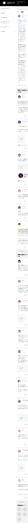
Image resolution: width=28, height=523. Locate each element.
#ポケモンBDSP (22, 25)
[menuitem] (8, 9)
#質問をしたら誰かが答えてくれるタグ (22, 21)
